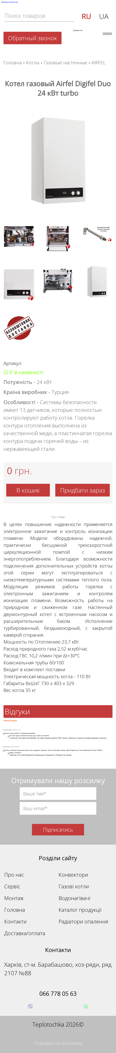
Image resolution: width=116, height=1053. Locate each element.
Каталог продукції (80, 909)
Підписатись (58, 829)
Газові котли (74, 886)
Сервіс (12, 886)
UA (103, 16)
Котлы (32, 62)
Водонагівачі (74, 898)
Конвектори (73, 874)
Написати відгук (10, 720)
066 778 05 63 (58, 993)
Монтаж (14, 898)
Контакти (15, 921)
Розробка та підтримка (58, 1043)
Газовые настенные (65, 62)
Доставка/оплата (24, 933)
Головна (13, 62)
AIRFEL (98, 62)
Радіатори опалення (83, 921)
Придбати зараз (82, 490)
